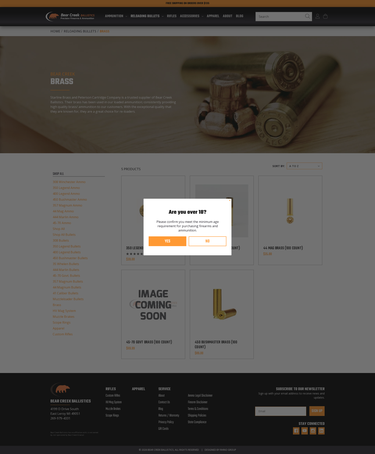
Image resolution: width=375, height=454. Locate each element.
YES (167, 241)
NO (207, 241)
